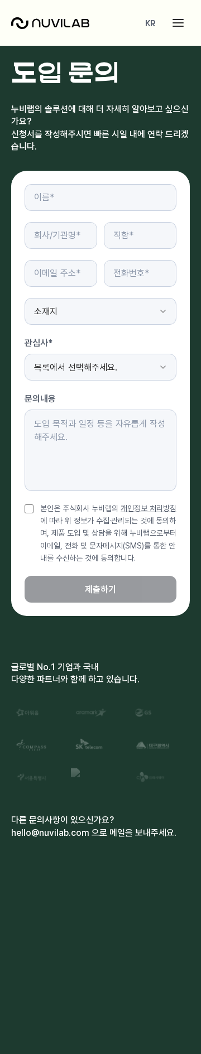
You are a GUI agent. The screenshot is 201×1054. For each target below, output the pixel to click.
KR (150, 23)
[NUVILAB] (50, 23)
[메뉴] (178, 23)
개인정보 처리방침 (148, 508)
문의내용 (40, 398)
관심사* (39, 342)
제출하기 (100, 589)
